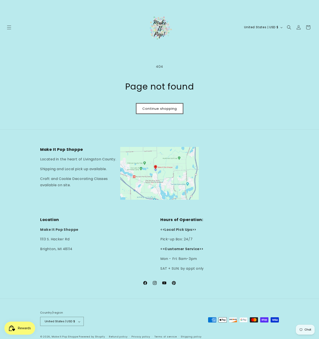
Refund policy (118, 336)
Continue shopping (159, 108)
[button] (9, 27)
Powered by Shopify (92, 337)
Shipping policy (191, 336)
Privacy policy (141, 336)
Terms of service (165, 336)
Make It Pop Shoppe (65, 337)
